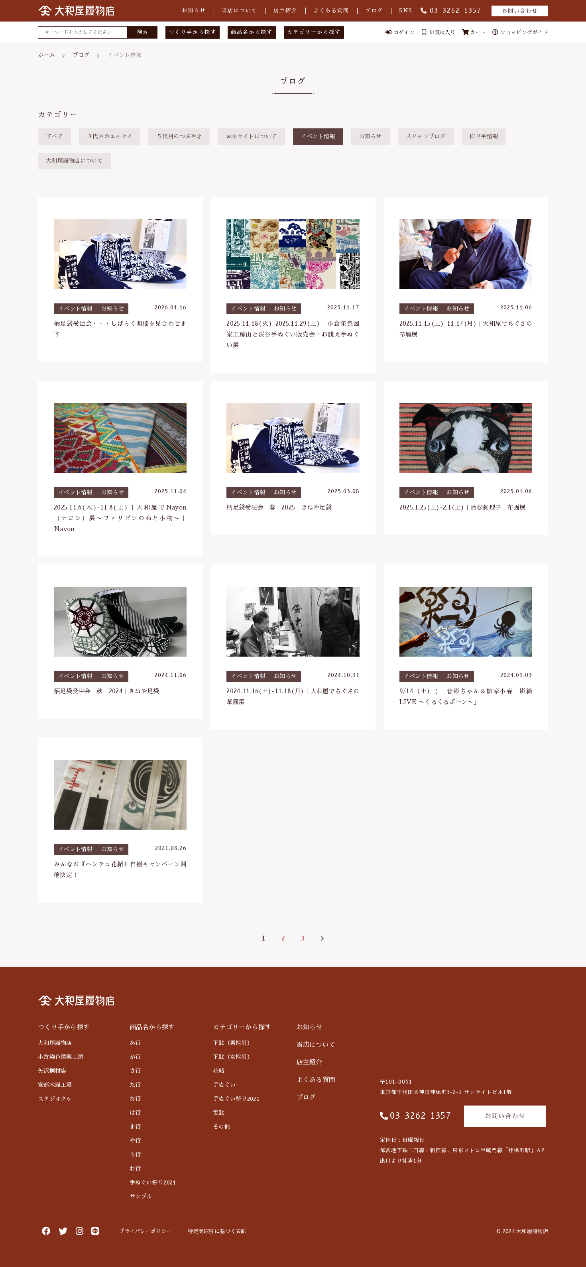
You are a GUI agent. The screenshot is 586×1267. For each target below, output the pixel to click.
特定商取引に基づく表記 (217, 1231)
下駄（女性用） (233, 1057)
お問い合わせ (520, 11)
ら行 (135, 1154)
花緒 (218, 1071)
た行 (135, 1085)
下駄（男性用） (233, 1043)
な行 (135, 1099)
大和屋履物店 (55, 1043)
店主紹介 (285, 10)
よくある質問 (331, 10)
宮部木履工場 (55, 1085)
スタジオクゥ (55, 1099)
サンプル (141, 1196)
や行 (135, 1140)
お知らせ (194, 10)
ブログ (374, 10)
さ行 (135, 1071)
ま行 (135, 1126)
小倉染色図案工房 (60, 1057)
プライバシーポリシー (145, 1231)
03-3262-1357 (456, 11)
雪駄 (218, 1113)
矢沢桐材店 (52, 1071)
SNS (406, 10)
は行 (135, 1113)
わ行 (135, 1168)
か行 (135, 1057)
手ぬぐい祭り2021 (153, 1182)
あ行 (135, 1043)
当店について (240, 10)
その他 (221, 1126)
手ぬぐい (224, 1085)
